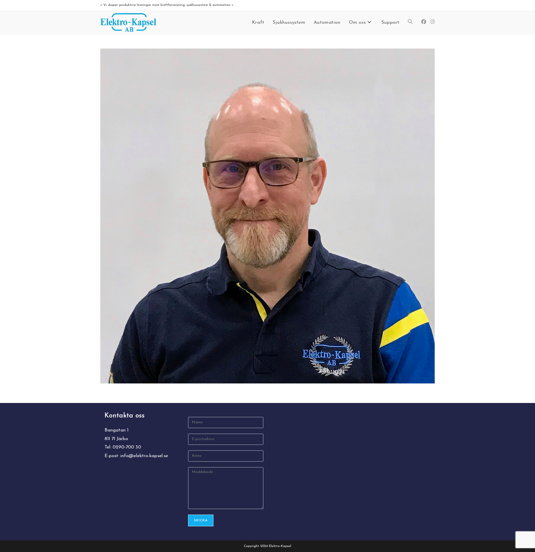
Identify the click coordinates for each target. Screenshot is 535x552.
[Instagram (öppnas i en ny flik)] (432, 22)
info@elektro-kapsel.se (144, 455)
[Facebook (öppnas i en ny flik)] (423, 22)
